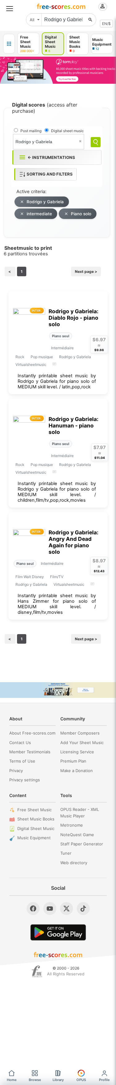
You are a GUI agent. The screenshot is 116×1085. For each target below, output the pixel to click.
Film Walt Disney (29, 576)
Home (12, 1080)
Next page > (86, 271)
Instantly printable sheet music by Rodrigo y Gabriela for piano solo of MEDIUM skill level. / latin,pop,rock (57, 381)
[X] (66, 908)
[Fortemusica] (37, 971)
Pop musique (42, 356)
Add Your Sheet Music (82, 742)
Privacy (16, 770)
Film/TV (56, 576)
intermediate (39, 213)
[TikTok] (83, 908)
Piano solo (81, 213)
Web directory (73, 862)
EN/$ (106, 23)
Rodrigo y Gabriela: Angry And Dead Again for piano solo (73, 542)
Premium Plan (73, 761)
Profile (104, 1080)
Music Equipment (34, 837)
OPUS (81, 1080)
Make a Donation (76, 770)
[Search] (96, 142)
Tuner (65, 853)
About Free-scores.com (32, 733)
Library (58, 1080)
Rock (19, 356)
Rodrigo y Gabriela (45, 201)
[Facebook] (33, 908)
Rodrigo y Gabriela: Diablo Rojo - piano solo (73, 317)
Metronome (71, 825)
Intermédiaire (62, 348)
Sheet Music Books (35, 818)
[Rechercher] (90, 20)
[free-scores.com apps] (9, 44)
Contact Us (20, 742)
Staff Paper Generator (81, 843)
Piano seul (60, 336)
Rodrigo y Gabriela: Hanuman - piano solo (73, 425)
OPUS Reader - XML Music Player (79, 812)
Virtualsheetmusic (30, 364)
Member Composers (80, 733)
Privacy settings (24, 779)
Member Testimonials (29, 751)
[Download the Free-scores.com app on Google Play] (58, 932)
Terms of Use (22, 761)
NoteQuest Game (77, 834)
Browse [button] (35, 1080)
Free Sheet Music (34, 809)
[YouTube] (49, 908)
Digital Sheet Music (35, 828)
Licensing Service (77, 751)
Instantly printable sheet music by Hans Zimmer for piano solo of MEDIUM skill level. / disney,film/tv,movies (57, 604)
